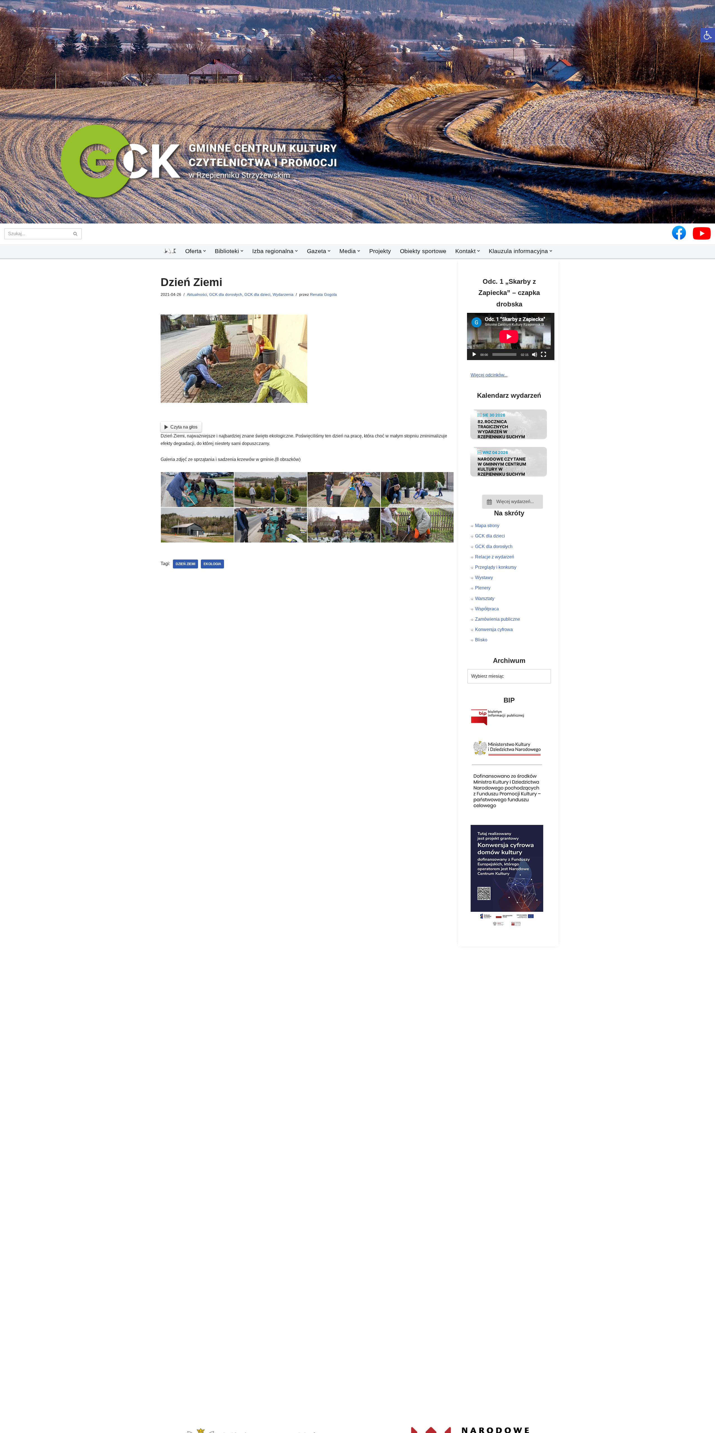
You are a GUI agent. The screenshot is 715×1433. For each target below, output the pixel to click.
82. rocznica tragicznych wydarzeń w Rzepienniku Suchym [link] (501, 429)
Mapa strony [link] (487, 525)
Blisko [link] (481, 639)
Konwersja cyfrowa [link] (494, 629)
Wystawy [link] (484, 577)
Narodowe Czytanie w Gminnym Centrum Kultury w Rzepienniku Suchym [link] (502, 466)
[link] (707, 35)
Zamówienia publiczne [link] (497, 619)
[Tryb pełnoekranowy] (543, 354)
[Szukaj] (75, 233)
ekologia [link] (212, 564)
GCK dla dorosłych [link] (225, 294)
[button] (357, 214)
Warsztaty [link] (484, 598)
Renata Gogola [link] (323, 294)
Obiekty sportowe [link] (423, 251)
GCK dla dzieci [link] (257, 294)
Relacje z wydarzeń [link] (494, 556)
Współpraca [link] (487, 608)
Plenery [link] (482, 587)
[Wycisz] (534, 354)
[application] (512, 336)
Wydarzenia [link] (283, 294)
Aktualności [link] (197, 294)
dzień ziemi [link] (185, 564)
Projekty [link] (380, 251)
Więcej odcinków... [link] (489, 375)
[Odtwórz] (474, 354)
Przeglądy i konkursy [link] (495, 567)
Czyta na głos (183, 427)
